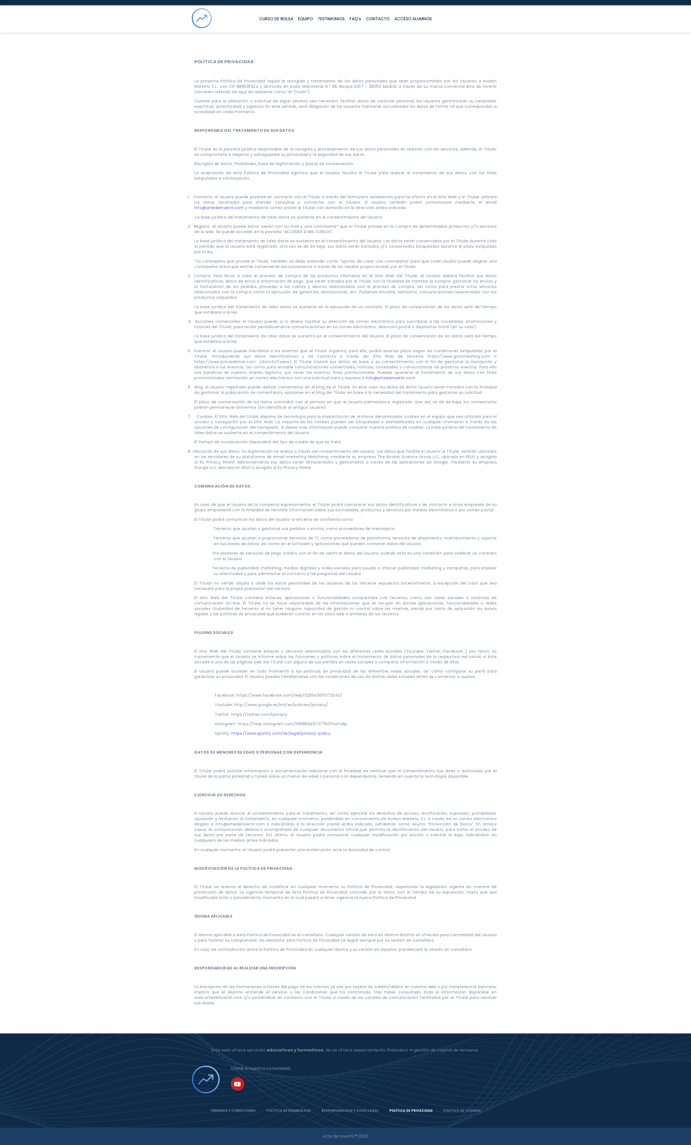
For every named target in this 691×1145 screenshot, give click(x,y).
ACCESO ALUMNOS (413, 19)
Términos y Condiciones (233, 1110)
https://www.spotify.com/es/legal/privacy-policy (281, 733)
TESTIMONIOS (331, 19)
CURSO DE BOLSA (276, 19)
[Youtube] (237, 1084)
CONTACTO (377, 19)
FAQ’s (355, 19)
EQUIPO (305, 19)
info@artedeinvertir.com (219, 207)
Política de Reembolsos (288, 1110)
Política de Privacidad (411, 1110)
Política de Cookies (462, 1110)
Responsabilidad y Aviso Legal (350, 1110)
